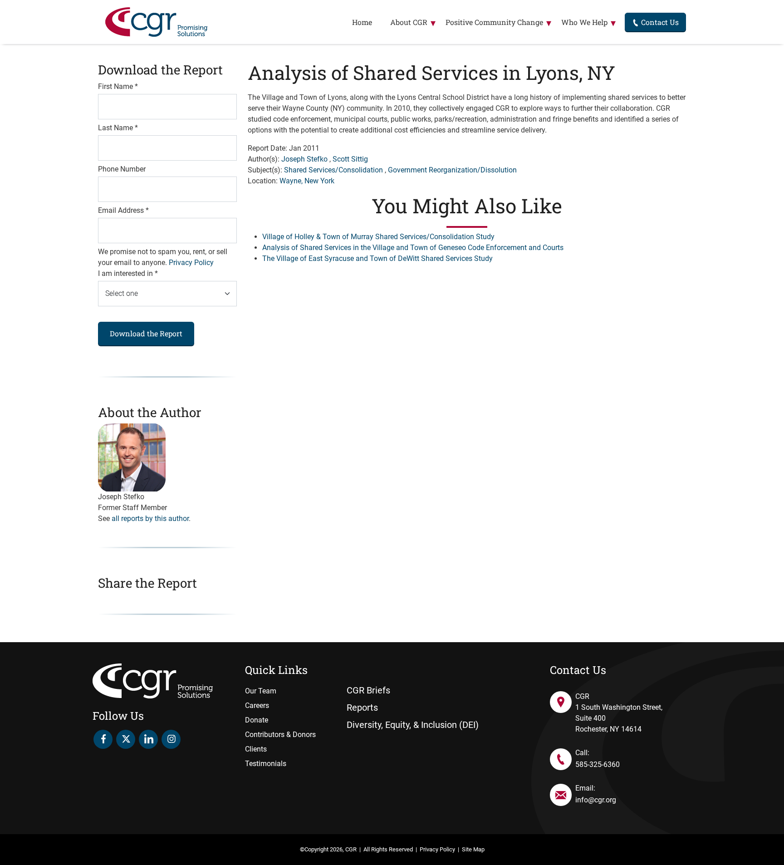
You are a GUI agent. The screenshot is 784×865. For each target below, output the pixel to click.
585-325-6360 (597, 764)
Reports (362, 708)
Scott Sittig (350, 159)
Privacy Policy (191, 262)
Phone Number (122, 169)
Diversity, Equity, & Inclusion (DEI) (413, 725)
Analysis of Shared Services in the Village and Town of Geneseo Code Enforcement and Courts (413, 247)
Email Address (123, 210)
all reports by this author (150, 518)
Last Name (118, 127)
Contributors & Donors (280, 734)
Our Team (260, 691)
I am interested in (128, 273)
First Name (118, 86)
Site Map (473, 849)
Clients (256, 749)
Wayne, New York (306, 181)
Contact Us (659, 22)
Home (362, 22)
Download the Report (146, 333)
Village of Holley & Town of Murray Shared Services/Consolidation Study (378, 236)
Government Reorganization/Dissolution (452, 170)
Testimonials (265, 763)
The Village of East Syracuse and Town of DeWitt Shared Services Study (377, 258)
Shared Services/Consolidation (333, 170)
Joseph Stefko (304, 159)
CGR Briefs (368, 690)
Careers (257, 705)
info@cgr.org (595, 800)
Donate (256, 720)
